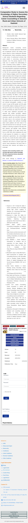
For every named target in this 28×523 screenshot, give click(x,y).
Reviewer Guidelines (8, 455)
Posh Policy (6, 475)
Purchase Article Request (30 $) (11, 195)
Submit (5, 416)
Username (5, 375)
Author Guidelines (7, 453)
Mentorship (6, 448)
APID (4, 443)
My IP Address (6, 409)
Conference (6, 451)
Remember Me (8, 391)
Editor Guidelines (7, 458)
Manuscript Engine (7, 446)
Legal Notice (6, 477)
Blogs (4, 465)
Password (5, 382)
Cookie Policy (6, 472)
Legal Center (6, 467)
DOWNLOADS (6, 480)
